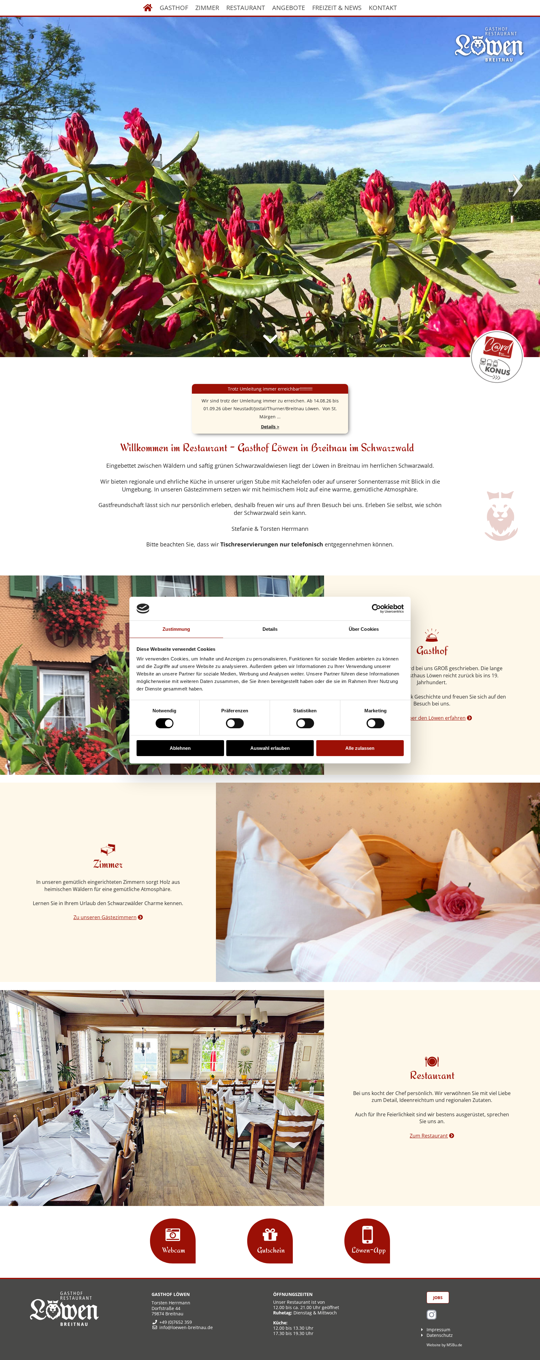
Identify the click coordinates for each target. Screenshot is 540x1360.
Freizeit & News (337, 7)
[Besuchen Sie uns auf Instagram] (432, 1318)
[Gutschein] (270, 1241)
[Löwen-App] (367, 1241)
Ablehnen (180, 748)
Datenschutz (440, 1335)
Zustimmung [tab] (176, 629)
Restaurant (245, 7)
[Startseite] (147, 8)
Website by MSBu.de (444, 1345)
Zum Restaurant (429, 1135)
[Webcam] (173, 1241)
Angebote (288, 7)
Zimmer (207, 7)
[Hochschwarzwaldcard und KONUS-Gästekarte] (497, 357)
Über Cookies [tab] (364, 629)
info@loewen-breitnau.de (186, 1327)
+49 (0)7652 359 (175, 1322)
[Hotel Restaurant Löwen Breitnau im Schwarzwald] (489, 44)
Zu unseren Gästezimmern (105, 917)
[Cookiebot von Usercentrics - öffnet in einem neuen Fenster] (376, 608)
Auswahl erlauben (270, 748)
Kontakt (383, 7)
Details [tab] (270, 629)
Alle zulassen (359, 748)
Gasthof (174, 7)
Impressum (438, 1330)
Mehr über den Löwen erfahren (429, 718)
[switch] (235, 723)
